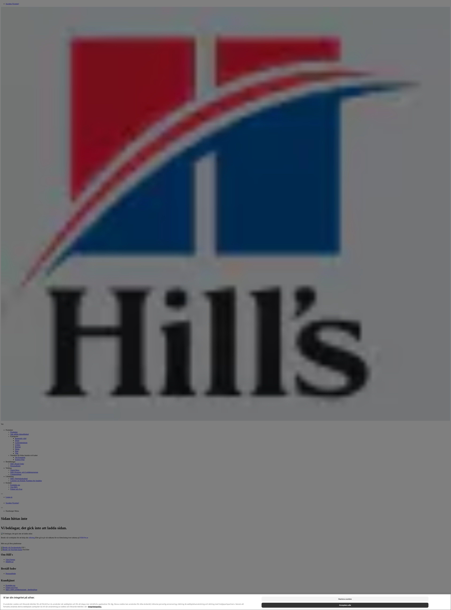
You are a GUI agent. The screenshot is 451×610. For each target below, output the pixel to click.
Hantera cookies (345, 599)
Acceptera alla (345, 605)
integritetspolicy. (95, 606)
